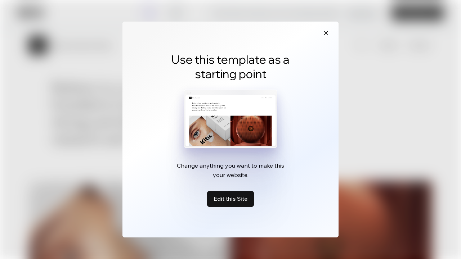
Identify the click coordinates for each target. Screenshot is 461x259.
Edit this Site (230, 198)
